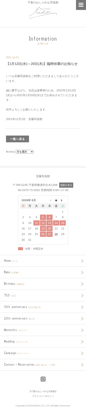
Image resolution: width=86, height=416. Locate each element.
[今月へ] (56, 200)
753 (10, 295)
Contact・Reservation (29, 364)
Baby (12, 272)
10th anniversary (22, 306)
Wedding (16, 341)
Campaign (16, 352)
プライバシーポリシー (43, 396)
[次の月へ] (63, 200)
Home (11, 260)
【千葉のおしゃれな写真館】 (43, 391)
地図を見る (66, 185)
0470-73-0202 (31, 190)
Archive (10, 151)
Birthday (14, 283)
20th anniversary (19, 318)
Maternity (16, 329)
